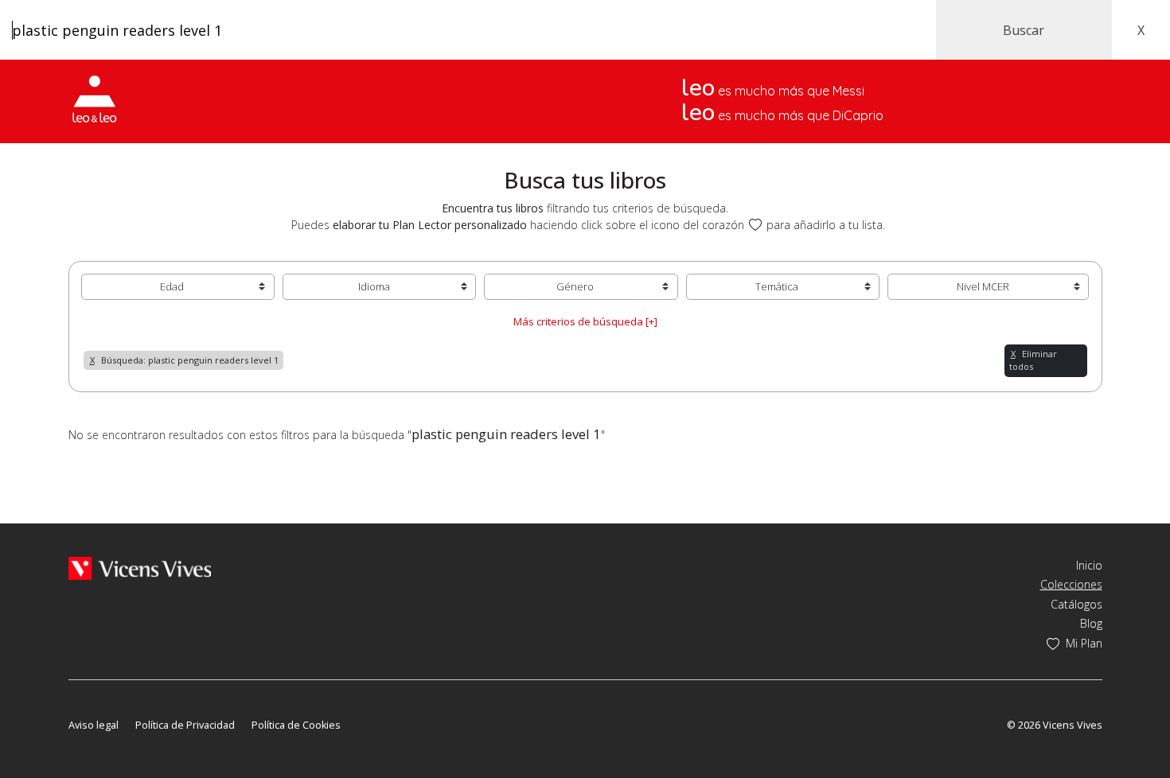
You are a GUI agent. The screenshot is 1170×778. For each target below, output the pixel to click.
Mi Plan (1084, 643)
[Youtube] (122, 701)
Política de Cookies (296, 725)
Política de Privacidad (185, 725)
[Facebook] (76, 701)
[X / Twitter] (99, 701)
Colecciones (1071, 584)
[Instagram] (145, 701)
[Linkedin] (166, 701)
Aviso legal (93, 725)
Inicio (1089, 565)
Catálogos (1076, 604)
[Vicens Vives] (140, 566)
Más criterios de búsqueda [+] (585, 321)
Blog (1091, 623)
